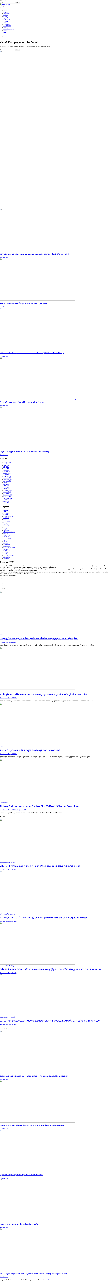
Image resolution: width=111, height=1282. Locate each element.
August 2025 (7, 481)
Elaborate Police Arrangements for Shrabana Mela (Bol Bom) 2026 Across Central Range (32, 353)
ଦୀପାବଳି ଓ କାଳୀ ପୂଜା (9, 532)
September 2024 (7, 498)
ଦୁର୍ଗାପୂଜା (5, 533)
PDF (4, 32)
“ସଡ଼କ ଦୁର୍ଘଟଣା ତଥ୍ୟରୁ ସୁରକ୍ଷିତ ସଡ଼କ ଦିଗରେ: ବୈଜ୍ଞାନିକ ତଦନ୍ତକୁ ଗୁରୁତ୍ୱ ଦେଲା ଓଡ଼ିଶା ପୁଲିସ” (39, 638)
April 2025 (6, 487)
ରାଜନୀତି (5, 18)
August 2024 (7, 499)
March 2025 (6, 488)
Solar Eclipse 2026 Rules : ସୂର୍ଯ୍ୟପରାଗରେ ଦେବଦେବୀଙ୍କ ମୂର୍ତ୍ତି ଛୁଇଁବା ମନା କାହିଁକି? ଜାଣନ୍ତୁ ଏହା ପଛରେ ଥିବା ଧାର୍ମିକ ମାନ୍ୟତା (50, 969)
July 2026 (6, 464)
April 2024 (6, 502)
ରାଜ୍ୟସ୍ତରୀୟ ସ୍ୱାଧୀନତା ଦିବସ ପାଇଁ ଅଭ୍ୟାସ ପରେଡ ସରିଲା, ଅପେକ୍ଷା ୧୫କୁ (24, 451)
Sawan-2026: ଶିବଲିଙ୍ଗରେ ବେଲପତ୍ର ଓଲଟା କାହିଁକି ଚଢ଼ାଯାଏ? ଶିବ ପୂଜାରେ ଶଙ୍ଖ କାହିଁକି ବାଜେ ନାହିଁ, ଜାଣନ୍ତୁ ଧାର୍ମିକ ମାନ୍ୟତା (50, 1021)
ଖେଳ (4, 22)
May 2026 (6, 467)
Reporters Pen (4, 257)
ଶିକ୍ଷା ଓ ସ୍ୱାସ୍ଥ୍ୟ (8, 29)
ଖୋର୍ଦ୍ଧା (5, 524)
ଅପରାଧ (5, 21)
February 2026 (7, 471)
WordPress (48, 1280)
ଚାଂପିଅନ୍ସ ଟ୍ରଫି (7, 525)
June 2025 (6, 484)
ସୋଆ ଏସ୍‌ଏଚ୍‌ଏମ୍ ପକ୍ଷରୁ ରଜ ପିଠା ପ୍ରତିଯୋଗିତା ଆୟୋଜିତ (19, 1224)
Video (5, 30)
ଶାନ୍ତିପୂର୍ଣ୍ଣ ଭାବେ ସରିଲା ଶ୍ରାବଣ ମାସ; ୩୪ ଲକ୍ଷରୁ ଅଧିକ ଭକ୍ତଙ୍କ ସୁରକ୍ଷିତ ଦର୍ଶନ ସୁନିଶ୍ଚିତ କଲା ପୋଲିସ (34, 254)
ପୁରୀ (4, 539)
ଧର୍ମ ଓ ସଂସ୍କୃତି (7, 26)
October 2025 (7, 478)
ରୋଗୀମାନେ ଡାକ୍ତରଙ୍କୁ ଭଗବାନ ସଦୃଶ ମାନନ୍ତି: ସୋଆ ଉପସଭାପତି (21, 1175)
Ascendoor (34, 1280)
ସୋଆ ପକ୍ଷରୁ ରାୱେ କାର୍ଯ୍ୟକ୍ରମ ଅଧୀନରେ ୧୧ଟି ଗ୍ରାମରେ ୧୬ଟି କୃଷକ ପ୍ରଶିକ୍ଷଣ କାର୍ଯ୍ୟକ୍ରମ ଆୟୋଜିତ (34, 1076)
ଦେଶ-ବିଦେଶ (6, 19)
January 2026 (7, 473)
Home (5, 10)
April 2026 (6, 468)
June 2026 (6, 465)
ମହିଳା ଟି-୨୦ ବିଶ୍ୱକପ (9, 547)
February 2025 (7, 490)
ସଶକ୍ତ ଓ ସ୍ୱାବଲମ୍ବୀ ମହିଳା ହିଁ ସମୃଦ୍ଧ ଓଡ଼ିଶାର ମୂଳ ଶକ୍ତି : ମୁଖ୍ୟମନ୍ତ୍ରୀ (23, 303)
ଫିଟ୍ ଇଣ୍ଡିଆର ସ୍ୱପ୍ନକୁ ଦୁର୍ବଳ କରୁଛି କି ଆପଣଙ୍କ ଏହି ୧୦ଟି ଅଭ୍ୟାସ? (22, 402)
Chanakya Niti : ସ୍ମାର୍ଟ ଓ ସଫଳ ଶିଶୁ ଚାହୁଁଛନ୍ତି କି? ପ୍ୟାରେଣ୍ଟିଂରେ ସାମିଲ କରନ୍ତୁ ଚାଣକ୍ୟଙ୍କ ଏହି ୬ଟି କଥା (43, 918)
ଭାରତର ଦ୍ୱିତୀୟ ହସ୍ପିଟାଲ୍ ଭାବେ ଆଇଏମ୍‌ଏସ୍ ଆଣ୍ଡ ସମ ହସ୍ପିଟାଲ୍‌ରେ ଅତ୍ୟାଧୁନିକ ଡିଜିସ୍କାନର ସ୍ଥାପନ (33, 1273)
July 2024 (6, 501)
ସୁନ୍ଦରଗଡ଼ (6, 558)
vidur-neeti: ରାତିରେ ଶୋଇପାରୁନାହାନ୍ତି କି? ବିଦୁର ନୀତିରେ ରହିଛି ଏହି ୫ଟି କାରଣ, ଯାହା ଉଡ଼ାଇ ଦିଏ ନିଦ (40, 866)
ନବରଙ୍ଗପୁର (7, 538)
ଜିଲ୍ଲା (5, 27)
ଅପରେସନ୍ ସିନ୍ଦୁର (8, 516)
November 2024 (7, 495)
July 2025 (6, 482)
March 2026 (6, 470)
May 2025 (6, 485)
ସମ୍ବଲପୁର (6, 557)
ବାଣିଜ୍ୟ (5, 15)
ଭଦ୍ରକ (5, 543)
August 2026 (7, 462)
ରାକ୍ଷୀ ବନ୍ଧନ (7, 550)
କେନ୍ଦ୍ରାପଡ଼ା (6, 521)
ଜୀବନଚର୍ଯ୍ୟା (6, 13)
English (5, 12)
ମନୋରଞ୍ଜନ (6, 24)
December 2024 (7, 493)
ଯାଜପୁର (5, 549)
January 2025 (7, 492)
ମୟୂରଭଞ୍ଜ (6, 546)
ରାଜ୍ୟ (5, 16)
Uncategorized (7, 513)
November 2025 (7, 476)
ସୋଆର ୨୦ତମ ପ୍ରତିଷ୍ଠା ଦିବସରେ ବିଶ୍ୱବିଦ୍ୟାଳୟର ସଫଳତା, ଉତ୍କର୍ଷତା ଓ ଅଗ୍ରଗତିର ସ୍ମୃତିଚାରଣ (32, 1125)
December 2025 (7, 474)
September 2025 (7, 479)
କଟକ (5, 519)
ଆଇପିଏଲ (6, 518)
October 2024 (7, 496)
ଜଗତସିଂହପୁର (6, 527)
